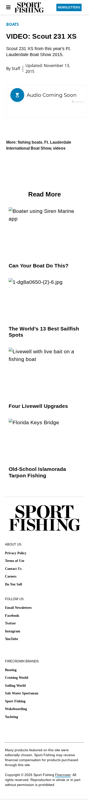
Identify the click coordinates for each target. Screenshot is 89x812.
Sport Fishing (15, 701)
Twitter (10, 623)
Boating (11, 670)
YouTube (11, 639)
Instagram (12, 631)
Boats (12, 24)
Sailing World (15, 685)
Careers (10, 576)
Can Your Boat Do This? (38, 265)
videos (59, 148)
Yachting (11, 717)
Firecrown (63, 775)
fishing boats (30, 142)
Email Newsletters (18, 608)
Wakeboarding (16, 709)
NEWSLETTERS (69, 7)
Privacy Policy (15, 553)
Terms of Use (14, 561)
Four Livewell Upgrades (38, 406)
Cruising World (16, 678)
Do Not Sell (13, 584)
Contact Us (13, 569)
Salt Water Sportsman (21, 693)
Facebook (12, 615)
